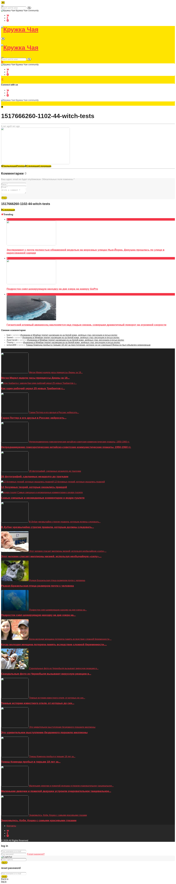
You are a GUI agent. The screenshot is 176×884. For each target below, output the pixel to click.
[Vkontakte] (8, 15)
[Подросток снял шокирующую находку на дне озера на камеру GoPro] (31, 283)
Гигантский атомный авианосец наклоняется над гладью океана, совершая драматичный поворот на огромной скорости (86, 324)
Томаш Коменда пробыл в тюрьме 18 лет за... (31, 761)
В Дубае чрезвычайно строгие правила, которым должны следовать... (47, 527)
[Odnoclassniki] (7, 18)
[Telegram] (8, 20)
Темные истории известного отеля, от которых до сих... (37, 703)
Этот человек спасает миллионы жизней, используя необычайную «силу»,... (51, 556)
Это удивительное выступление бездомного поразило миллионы (44, 732)
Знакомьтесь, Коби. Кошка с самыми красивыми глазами (38, 820)
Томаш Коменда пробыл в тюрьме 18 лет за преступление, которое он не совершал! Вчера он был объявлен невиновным (88, 345)
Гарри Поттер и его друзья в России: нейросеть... (33, 417)
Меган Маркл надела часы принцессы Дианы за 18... (35, 377)
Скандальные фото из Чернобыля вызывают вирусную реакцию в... (46, 673)
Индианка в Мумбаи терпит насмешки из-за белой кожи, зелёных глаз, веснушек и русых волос (68, 335)
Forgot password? (36, 854)
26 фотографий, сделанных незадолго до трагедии (34, 476)
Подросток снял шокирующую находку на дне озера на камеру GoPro (52, 288)
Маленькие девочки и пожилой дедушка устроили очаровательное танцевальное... (56, 791)
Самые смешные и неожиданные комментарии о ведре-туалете (43, 497)
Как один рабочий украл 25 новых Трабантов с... (33, 388)
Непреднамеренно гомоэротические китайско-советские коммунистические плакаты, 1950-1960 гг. (66, 447)
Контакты (11, 826)
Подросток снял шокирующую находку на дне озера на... (38, 615)
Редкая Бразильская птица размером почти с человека (37, 585)
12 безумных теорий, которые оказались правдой (34, 487)
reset (4, 876)
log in (4, 862)
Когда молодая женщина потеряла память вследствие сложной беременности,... (54, 644)
